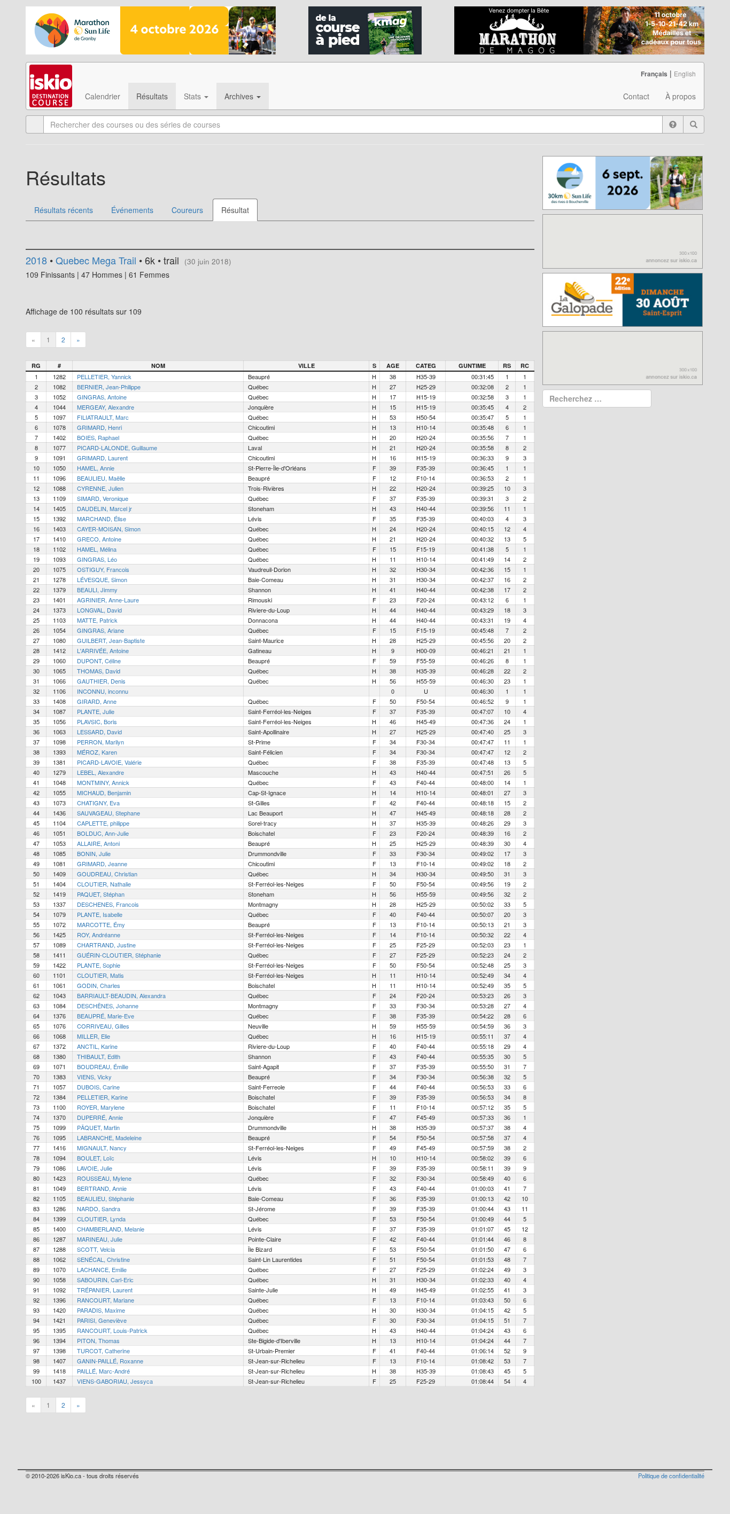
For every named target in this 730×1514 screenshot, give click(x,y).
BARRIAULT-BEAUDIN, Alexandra (121, 995)
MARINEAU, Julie (99, 1239)
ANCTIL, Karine (97, 1046)
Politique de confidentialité (671, 1475)
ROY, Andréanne (98, 934)
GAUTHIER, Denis (101, 681)
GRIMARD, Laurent (102, 457)
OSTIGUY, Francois (103, 569)
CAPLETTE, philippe (103, 823)
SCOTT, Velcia (96, 1249)
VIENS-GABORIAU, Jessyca (115, 1381)
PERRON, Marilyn (100, 742)
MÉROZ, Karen (97, 752)
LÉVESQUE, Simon (102, 579)
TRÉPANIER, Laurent (105, 1289)
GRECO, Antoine (99, 539)
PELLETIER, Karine (102, 1097)
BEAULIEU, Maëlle (101, 478)
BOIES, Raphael (98, 437)
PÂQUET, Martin (98, 1127)
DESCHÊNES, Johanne (107, 1005)
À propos (680, 96)
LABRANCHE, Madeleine (109, 1137)
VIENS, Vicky (94, 1076)
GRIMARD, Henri (99, 427)
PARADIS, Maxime (101, 1310)
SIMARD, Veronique (102, 498)
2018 (36, 260)
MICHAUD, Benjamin (104, 792)
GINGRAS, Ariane (100, 630)
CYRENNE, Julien (100, 488)
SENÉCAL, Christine (103, 1259)
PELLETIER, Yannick (104, 376)
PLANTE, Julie (95, 711)
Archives (239, 96)
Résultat (235, 210)
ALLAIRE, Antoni (98, 843)
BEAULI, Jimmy (97, 589)
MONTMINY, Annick (103, 782)
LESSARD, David (99, 731)
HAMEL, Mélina (97, 549)
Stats (193, 96)
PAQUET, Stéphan (101, 894)
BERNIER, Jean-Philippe (109, 386)
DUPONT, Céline (99, 660)
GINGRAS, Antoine (102, 397)
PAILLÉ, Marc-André (103, 1371)
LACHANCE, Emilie (102, 1269)
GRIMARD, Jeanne (102, 863)
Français (654, 74)
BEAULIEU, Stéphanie (105, 1198)
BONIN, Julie (94, 853)
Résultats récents (63, 210)
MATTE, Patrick (97, 620)
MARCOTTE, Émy (101, 924)
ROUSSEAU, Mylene (104, 1178)
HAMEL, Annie (95, 468)
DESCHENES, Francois (108, 904)
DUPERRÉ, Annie (100, 1117)
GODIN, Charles (98, 985)
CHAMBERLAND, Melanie (110, 1229)
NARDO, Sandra (98, 1208)
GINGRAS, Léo (97, 559)
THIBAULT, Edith (98, 1056)
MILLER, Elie (93, 1036)
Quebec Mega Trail (96, 260)
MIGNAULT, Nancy (102, 1147)
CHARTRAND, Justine (106, 944)
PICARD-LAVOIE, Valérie (109, 762)
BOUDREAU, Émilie (102, 1066)
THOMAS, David (98, 670)
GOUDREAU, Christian (107, 873)
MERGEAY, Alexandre (105, 407)
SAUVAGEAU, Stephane (108, 813)
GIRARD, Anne (97, 701)
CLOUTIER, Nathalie (104, 884)
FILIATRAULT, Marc (103, 417)
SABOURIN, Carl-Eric (105, 1279)
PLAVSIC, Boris (97, 721)
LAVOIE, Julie (94, 1168)
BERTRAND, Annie (102, 1188)
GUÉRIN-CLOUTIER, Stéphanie (119, 955)
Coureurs (187, 210)
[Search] (693, 124)
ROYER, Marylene (101, 1107)
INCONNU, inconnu (102, 691)
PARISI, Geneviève (102, 1320)
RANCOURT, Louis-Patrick (112, 1330)
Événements (132, 210)
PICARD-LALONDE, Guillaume (117, 447)
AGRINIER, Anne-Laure (108, 599)
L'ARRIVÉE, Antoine (103, 650)
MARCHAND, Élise (101, 518)
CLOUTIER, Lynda (101, 1218)
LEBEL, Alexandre (100, 772)
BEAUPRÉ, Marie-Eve (105, 1015)
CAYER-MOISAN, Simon (109, 528)
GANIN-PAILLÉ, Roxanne (110, 1360)
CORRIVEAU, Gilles (103, 1026)
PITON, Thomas (98, 1340)
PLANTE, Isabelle (99, 914)
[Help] (673, 124)
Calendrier (102, 96)
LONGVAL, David (99, 610)
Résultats (152, 96)
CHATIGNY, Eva (98, 802)
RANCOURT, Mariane (105, 1300)
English (685, 73)
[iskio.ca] (51, 75)
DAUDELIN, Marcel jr (104, 508)
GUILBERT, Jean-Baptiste (111, 640)
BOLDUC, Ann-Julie (103, 833)
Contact (636, 96)
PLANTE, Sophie (98, 965)
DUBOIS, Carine (98, 1086)
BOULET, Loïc (95, 1158)
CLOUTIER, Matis (100, 975)
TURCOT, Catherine (103, 1350)
